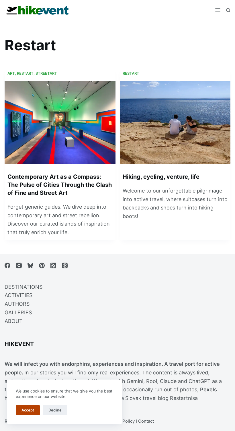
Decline (55, 410)
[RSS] (53, 265)
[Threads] (65, 265)
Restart (25, 73)
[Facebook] (7, 265)
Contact (146, 421)
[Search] (228, 10)
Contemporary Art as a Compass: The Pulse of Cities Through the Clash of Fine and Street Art (59, 184)
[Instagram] (19, 265)
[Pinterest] (42, 265)
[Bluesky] (30, 265)
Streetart (46, 73)
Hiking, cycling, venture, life (161, 176)
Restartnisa (184, 398)
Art (11, 73)
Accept (27, 410)
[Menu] (217, 10)
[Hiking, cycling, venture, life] (175, 122)
